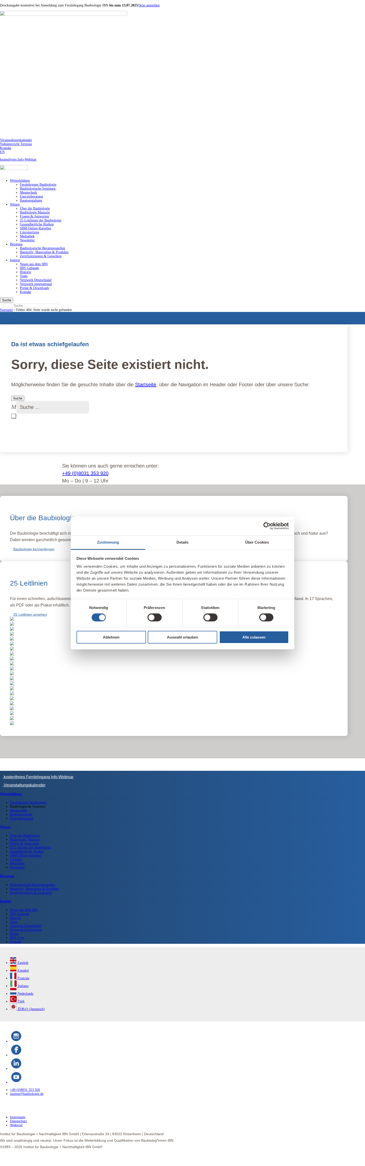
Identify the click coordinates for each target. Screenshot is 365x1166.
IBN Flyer (17, 933)
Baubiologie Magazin (35, 212)
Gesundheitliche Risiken (37, 224)
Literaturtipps (29, 232)
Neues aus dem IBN (34, 264)
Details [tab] (183, 542)
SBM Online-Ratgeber (35, 228)
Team (24, 276)
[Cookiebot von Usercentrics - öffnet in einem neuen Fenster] (267, 526)
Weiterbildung (20, 180)
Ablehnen (111, 637)
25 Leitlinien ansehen (30, 614)
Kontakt (5, 148)
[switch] (154, 617)
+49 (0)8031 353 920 (85, 473)
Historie (25, 272)
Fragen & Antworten (34, 216)
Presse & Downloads (34, 288)
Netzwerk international (36, 284)
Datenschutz (18, 1116)
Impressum (17, 1112)
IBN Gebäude (29, 268)
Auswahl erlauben (182, 637)
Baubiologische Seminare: (38, 188)
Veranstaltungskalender (16, 140)
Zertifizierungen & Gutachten (41, 256)
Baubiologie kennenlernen (33, 549)
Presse (14, 929)
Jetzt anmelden (149, 5)
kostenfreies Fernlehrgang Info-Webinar (38, 772)
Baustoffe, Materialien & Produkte (44, 252)
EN (2, 152)
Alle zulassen (253, 637)
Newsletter (27, 240)
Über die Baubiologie (35, 208)
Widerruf (16, 1120)
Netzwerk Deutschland (35, 280)
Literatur (16, 854)
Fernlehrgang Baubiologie (38, 184)
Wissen (15, 204)
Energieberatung (31, 196)
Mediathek (27, 236)
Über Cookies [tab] (257, 542)
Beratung (16, 244)
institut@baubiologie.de (26, 1089)
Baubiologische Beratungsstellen (42, 248)
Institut (15, 260)
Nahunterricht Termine (16, 144)
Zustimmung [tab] (108, 542)
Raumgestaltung (31, 200)
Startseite (6, 310)
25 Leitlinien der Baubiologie (40, 220)
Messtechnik (28, 192)
